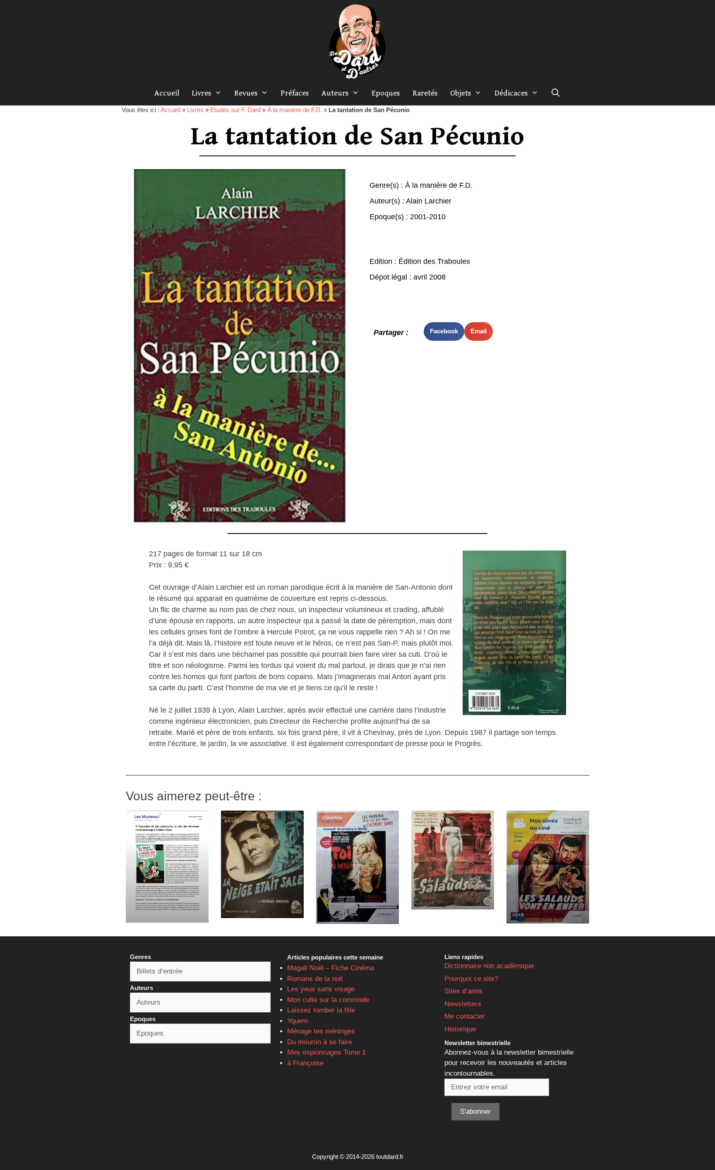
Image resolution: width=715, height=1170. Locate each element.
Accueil (166, 93)
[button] (444, 331)
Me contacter (464, 1016)
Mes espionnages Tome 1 (326, 1052)
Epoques (386, 93)
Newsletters (462, 1004)
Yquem (297, 1021)
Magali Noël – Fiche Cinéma (330, 968)
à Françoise (305, 1063)
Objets (460, 93)
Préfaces (295, 93)
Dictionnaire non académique (489, 966)
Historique (460, 1029)
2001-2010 (428, 217)
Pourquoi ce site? (471, 979)
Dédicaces (511, 93)
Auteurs (335, 93)
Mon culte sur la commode (328, 1000)
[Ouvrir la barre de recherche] (556, 93)
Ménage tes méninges (321, 1031)
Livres (201, 93)
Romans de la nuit (315, 979)
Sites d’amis (463, 991)
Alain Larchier (428, 201)
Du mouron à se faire (319, 1042)
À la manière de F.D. (294, 109)
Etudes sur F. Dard (235, 109)
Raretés (425, 93)
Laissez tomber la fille (321, 1010)
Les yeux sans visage (321, 989)
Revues (246, 93)
